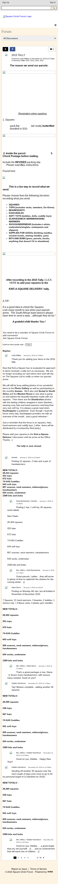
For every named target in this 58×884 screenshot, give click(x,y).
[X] (5, 49)
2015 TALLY (18, 55)
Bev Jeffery (20, 570)
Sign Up (5, 2)
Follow (28, 344)
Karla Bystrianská (23, 501)
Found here (9, 171)
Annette (14, 457)
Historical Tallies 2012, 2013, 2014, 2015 (28, 60)
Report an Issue (19, 868)
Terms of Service (38, 868)
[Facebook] (12, 49)
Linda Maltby (24, 59)
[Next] (44, 858)
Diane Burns (16, 587)
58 (40, 858)
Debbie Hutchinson (19, 683)
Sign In (53, 2)
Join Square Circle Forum (15, 338)
